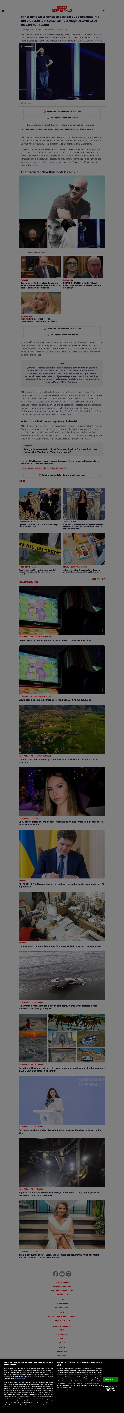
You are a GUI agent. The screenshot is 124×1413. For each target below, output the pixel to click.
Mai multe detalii (20, 1379)
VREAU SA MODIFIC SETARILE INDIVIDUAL (110, 1388)
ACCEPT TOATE (110, 1380)
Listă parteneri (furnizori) (65, 1390)
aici (18, 1397)
